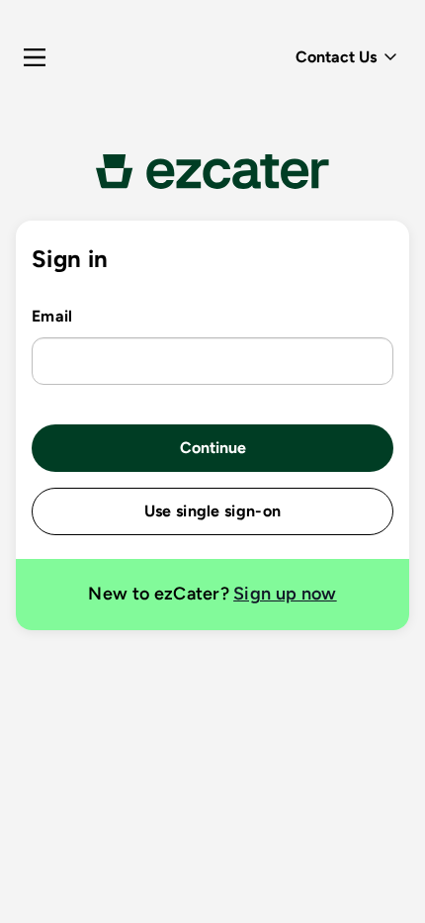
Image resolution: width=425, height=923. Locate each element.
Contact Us (336, 56)
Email (52, 316)
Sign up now (285, 593)
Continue (213, 447)
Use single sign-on (213, 511)
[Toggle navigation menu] (34, 57)
